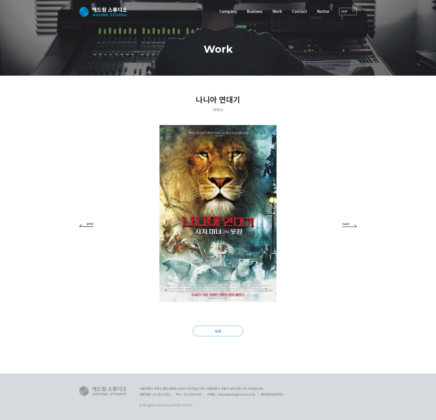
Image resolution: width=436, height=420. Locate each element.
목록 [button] (218, 331)
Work (277, 11)
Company (228, 11)
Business (254, 11)
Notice (323, 11)
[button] (86, 224)
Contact (299, 11)
